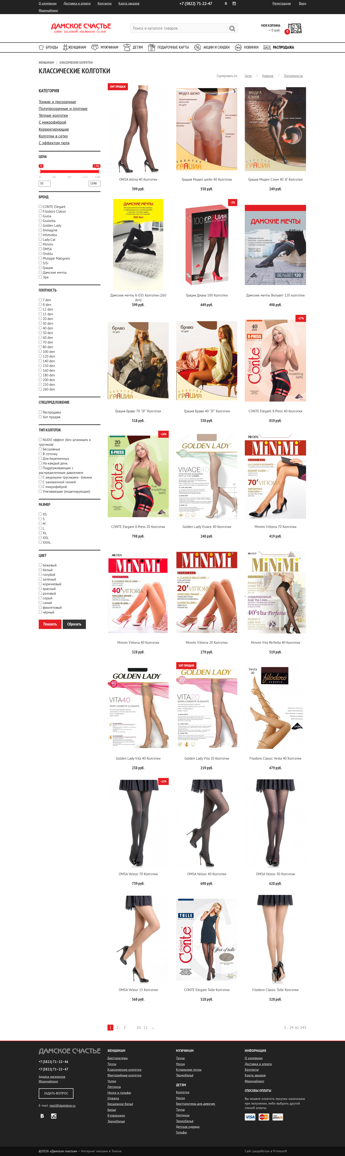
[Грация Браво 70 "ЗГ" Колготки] (138, 361)
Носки (180, 1064)
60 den (48, 338)
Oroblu (48, 254)
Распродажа (283, 47)
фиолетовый (52, 608)
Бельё (111, 1110)
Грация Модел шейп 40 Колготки (207, 180)
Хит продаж (52, 417)
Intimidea (50, 235)
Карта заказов (129, 3)
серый (47, 598)
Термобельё (116, 1121)
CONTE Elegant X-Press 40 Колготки (275, 411)
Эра (45, 277)
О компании (48, 3)
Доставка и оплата (77, 3)
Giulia (47, 216)
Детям (138, 47)
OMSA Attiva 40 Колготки (138, 180)
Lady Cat (49, 240)
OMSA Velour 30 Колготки (275, 874)
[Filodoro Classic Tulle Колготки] (275, 939)
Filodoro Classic (54, 212)
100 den (49, 352)
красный (49, 589)
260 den (49, 389)
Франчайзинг (48, 10)
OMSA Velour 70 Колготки (138, 874)
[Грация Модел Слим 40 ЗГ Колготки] (275, 129)
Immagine (50, 230)
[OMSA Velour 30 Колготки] (275, 824)
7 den (47, 300)
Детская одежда (187, 1127)
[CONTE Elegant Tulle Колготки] (206, 939)
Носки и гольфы (119, 1092)
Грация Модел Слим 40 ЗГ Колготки (275, 180)
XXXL (47, 543)
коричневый (52, 584)
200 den (49, 380)
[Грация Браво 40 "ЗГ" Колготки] (206, 361)
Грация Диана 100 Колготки (207, 295)
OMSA (47, 249)
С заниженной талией (59, 482)
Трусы (111, 1064)
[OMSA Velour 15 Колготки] (138, 939)
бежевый (50, 565)
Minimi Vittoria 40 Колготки (138, 643)
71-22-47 (196, 3)
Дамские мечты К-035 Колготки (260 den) (138, 297)
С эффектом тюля (54, 143)
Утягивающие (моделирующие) (66, 492)
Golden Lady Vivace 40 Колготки (207, 527)
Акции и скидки (216, 47)
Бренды (52, 47)
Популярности (293, 76)
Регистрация (281, 3)
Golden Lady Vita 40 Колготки (138, 759)
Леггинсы (114, 1087)
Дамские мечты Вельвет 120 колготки (275, 295)
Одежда (113, 1098)
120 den (49, 357)
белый (48, 570)
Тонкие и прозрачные (57, 102)
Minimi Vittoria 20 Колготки (207, 643)
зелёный (49, 580)
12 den (48, 310)
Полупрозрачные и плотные (63, 108)
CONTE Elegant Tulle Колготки (207, 990)
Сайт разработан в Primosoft (266, 1151)
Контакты (104, 3)
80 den (48, 347)
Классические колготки (76, 62)
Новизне (268, 76)
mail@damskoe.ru (63, 1105)
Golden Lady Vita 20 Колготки (206, 759)
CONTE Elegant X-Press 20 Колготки (138, 527)
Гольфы (181, 1132)
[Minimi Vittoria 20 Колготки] (206, 592)
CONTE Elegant (54, 207)
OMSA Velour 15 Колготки (138, 990)
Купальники (116, 1115)
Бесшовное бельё (120, 1104)
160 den (49, 371)
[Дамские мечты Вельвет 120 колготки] (275, 245)
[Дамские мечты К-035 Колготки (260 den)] (138, 245)
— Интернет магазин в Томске (80, 1151)
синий (47, 603)
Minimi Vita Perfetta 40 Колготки (275, 643)
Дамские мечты (55, 273)
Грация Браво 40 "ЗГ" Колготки (207, 411)
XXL (46, 538)
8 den (47, 305)
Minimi (48, 244)
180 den (49, 375)
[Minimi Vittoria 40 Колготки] (138, 592)
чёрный (48, 612)
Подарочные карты (173, 47)
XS (45, 514)
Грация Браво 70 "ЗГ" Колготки (138, 411)
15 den (48, 314)
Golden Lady (52, 226)
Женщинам (77, 47)
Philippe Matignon (56, 259)
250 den (49, 385)
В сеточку (50, 454)
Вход (302, 3)
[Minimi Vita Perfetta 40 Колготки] (275, 592)
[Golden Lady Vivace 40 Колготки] (206, 477)
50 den (48, 333)
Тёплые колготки (53, 115)
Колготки (182, 1092)
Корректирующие (54, 129)
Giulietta (49, 221)
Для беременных (56, 459)
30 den (48, 324)
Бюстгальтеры (117, 1058)
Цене (248, 76)
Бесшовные (51, 449)
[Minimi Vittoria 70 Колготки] (275, 477)
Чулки (111, 1081)
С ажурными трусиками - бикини (67, 478)
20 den (48, 319)
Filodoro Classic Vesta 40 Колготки (275, 759)
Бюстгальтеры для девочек (195, 1103)
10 (138, 1027)
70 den (48, 342)
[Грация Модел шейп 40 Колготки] (206, 129)
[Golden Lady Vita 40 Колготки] (138, 708)
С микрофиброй (52, 122)
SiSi (45, 263)
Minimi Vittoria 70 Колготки (275, 527)
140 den (49, 361)
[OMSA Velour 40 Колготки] (206, 824)
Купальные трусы (188, 1069)
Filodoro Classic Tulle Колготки (275, 990)
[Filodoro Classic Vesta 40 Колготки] (275, 708)
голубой (49, 575)
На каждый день (55, 463)
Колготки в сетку (53, 136)
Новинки (251, 47)
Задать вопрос (56, 1093)
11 (145, 1027)
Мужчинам (109, 47)
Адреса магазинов (52, 1076)
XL (45, 533)
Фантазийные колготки (124, 1075)
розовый (49, 594)
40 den (48, 328)
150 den (49, 366)
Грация (48, 268)
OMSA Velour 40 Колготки (206, 874)
